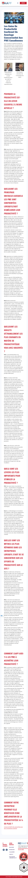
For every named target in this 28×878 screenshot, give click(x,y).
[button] (17, 3)
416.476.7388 (21, 849)
